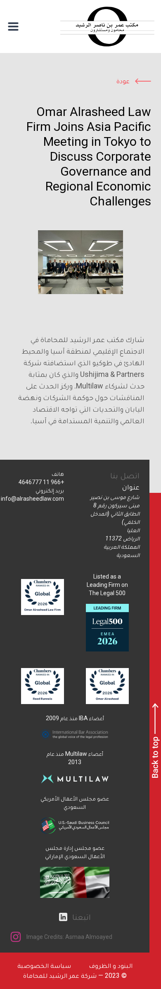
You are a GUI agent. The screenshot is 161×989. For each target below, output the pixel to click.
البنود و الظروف (111, 966)
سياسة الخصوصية (44, 966)
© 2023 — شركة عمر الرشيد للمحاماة (75, 975)
